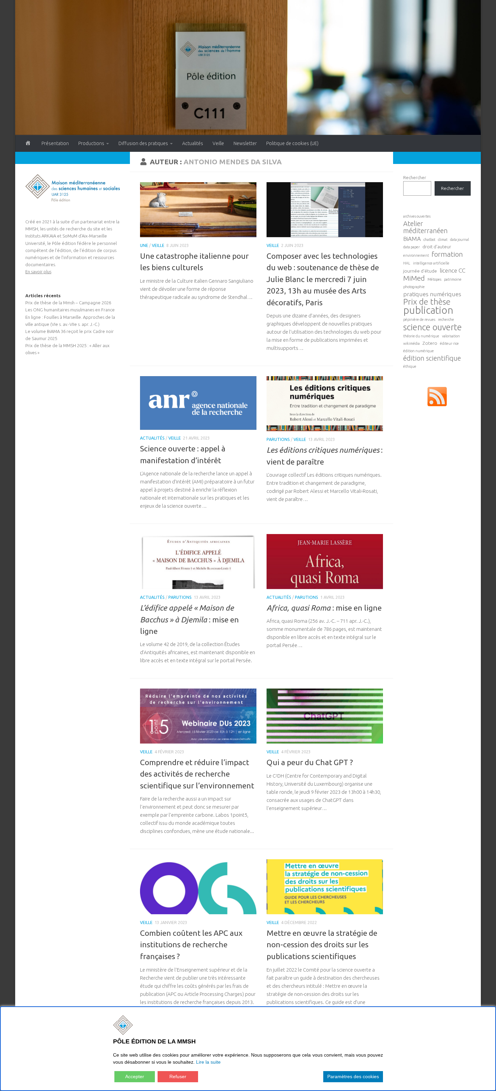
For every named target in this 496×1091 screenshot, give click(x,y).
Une (144, 245)
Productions (91, 143)
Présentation (55, 143)
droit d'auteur (436, 246)
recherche (446, 319)
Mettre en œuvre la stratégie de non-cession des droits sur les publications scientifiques (322, 944)
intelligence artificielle (431, 263)
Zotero (429, 343)
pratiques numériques (432, 294)
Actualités (192, 143)
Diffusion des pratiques (143, 143)
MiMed (414, 278)
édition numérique (418, 351)
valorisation (451, 336)
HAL (406, 263)
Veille (218, 143)
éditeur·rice (449, 343)
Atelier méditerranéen (425, 227)
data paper (411, 247)
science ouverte (432, 327)
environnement (416, 255)
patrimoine (453, 279)
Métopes (434, 279)
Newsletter (245, 143)
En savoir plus (38, 271)
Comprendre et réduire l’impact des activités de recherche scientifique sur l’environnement (197, 774)
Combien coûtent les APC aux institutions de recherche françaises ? (191, 944)
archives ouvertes (417, 216)
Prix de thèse (426, 301)
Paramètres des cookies (353, 1076)
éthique (409, 366)
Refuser (177, 1076)
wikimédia (411, 343)
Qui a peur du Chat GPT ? (310, 762)
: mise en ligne (189, 619)
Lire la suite (208, 1062)
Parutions (278, 439)
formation (447, 254)
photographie (414, 287)
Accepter (134, 1076)
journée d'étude (420, 271)
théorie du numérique (421, 336)
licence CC (452, 270)
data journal (459, 239)
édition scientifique (432, 358)
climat (442, 239)
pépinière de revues (419, 319)
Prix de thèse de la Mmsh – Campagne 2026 (68, 302)
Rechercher (414, 177)
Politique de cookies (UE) (292, 143)
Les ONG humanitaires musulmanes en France (70, 309)
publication (428, 310)
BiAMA (412, 238)
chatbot (429, 239)
